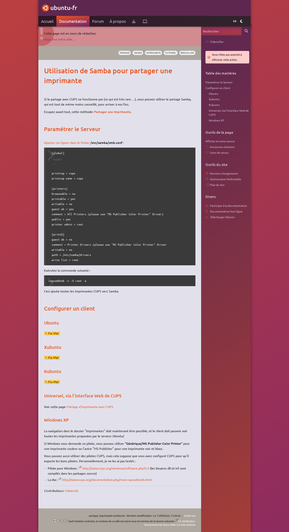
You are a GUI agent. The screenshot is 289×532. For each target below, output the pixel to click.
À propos (118, 21)
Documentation (73, 21)
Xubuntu (214, 99)
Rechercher (246, 31)
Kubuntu (214, 105)
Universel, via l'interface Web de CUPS (229, 113)
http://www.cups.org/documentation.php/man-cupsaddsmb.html (107, 479)
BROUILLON (187, 52)
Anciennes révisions (222, 147)
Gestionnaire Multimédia (225, 179)
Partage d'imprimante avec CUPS (90, 407)
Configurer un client (217, 88)
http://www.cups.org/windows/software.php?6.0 (115, 468)
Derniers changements (224, 173)
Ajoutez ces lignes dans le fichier (67, 142)
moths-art (189, 515)
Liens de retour (219, 152)
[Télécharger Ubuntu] (134, 21)
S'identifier (217, 41)
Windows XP (216, 120)
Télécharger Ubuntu (222, 217)
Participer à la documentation (228, 205)
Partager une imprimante (112, 111)
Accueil (47, 21)
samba (138, 52)
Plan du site (217, 185)
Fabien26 (71, 491)
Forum (98, 21)
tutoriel (170, 52)
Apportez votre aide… (59, 39)
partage (124, 52)
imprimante (153, 52)
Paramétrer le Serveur (219, 82)
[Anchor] (48, 70)
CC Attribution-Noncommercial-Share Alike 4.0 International (169, 522)
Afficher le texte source (220, 141)
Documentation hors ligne (226, 211)
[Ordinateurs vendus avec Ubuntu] (145, 21)
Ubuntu (213, 93)
